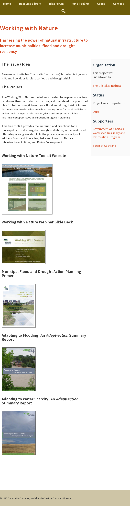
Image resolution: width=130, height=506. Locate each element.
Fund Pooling (80, 4)
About (101, 4)
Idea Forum (56, 4)
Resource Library (30, 4)
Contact (118, 4)
